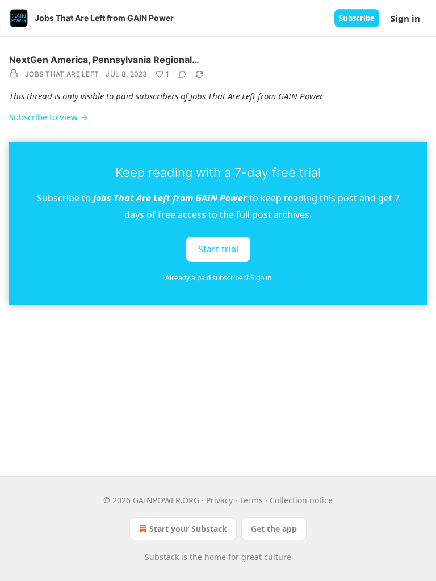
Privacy (219, 500)
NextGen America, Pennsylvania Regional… (104, 59)
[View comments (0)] (182, 74)
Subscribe (357, 18)
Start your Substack (188, 528)
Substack (162, 556)
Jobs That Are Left (62, 74)
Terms (251, 500)
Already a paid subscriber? (218, 278)
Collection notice (301, 500)
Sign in (405, 18)
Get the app (274, 528)
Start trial (218, 248)
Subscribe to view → (48, 117)
